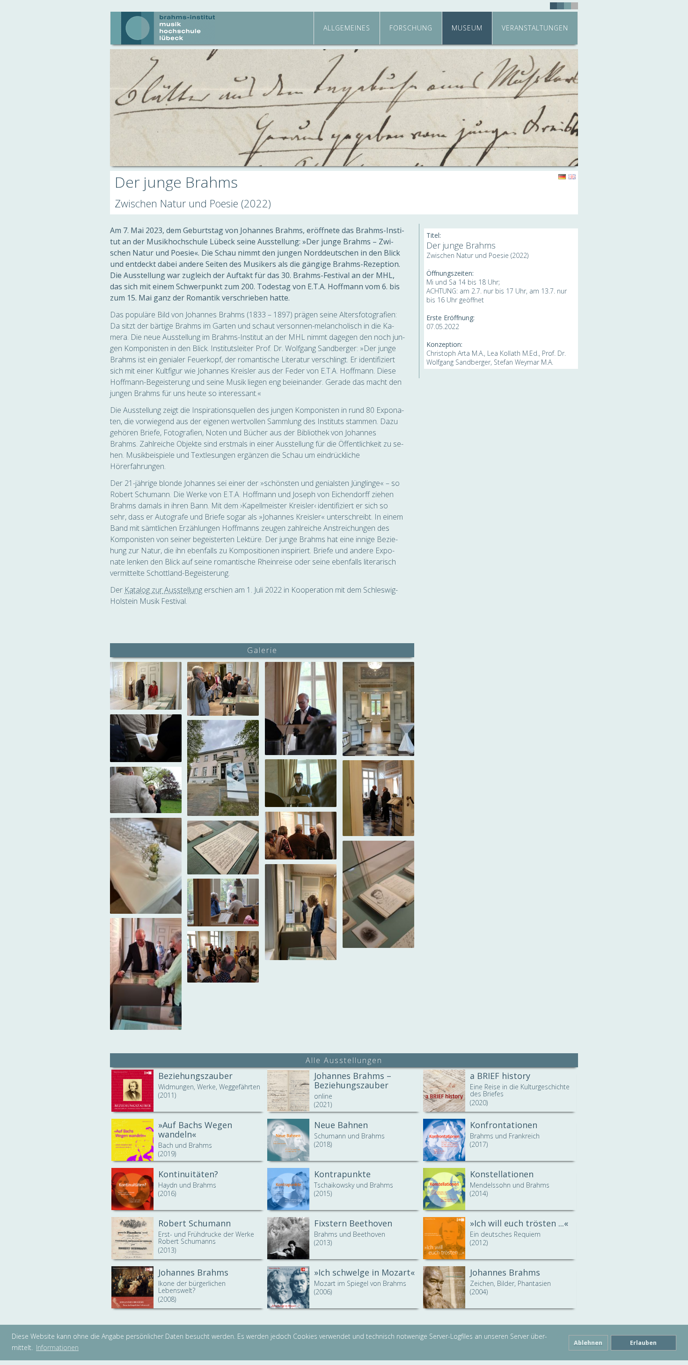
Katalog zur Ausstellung (163, 590)
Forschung (410, 27)
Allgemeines (346, 27)
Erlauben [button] (643, 1343)
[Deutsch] (562, 177)
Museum (467, 27)
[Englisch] (572, 177)
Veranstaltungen (535, 27)
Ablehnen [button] (588, 1343)
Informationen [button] (57, 1347)
